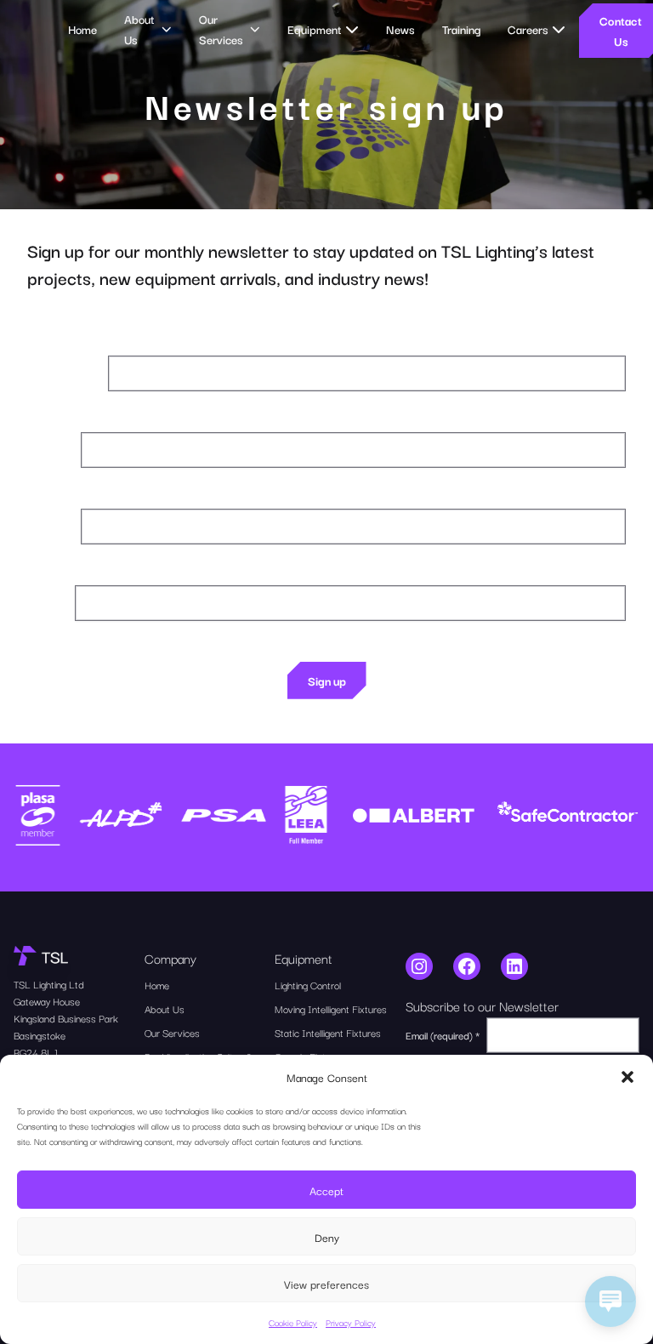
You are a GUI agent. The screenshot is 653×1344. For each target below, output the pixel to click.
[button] (627, 1076)
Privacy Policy (351, 1322)
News (400, 29)
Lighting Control (308, 985)
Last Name (50, 526)
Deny (327, 1236)
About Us (165, 1008)
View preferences (326, 1283)
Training (461, 29)
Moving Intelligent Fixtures (331, 1008)
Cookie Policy (293, 1322)
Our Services (172, 1032)
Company (47, 603)
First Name (50, 449)
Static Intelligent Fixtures (328, 1032)
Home (82, 29)
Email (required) (64, 373)
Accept (326, 1190)
